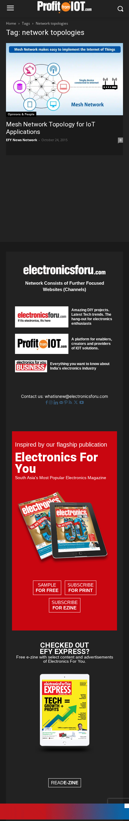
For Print (80, 590)
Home (11, 23)
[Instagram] (51, 402)
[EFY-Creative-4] (64, 817)
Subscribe (81, 587)
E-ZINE (71, 782)
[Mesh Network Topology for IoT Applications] (64, 80)
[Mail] (61, 402)
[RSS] (71, 402)
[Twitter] (76, 402)
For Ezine (64, 607)
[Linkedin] (56, 402)
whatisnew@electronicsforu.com (76, 396)
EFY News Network (21, 140)
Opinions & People (21, 114)
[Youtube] (82, 402)
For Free (47, 590)
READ (64, 782)
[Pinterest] (66, 402)
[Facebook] (47, 402)
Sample (47, 587)
